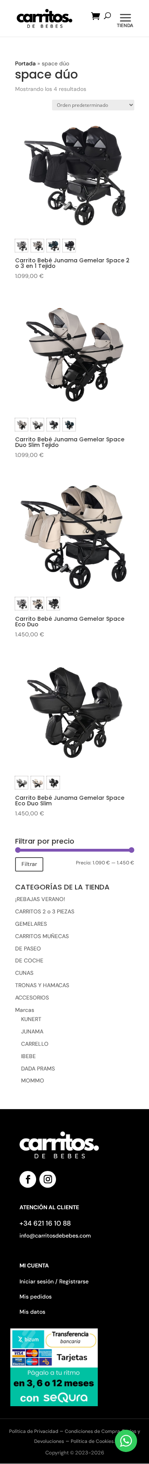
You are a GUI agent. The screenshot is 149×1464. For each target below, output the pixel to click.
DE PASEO (28, 948)
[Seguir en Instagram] (47, 1179)
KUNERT (31, 1019)
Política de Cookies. (93, 1441)
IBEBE (28, 1056)
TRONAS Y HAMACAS (42, 985)
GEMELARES (31, 923)
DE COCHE (29, 960)
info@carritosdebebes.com (55, 1235)
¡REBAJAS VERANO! (40, 899)
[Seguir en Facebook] (27, 1179)
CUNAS (24, 972)
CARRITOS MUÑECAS (42, 936)
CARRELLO (34, 1043)
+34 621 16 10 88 (45, 1223)
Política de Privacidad (34, 1431)
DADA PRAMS (38, 1068)
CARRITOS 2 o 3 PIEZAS (44, 911)
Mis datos (32, 1311)
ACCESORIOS (32, 997)
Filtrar (29, 864)
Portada (25, 63)
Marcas (24, 1009)
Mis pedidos (35, 1296)
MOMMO (32, 1080)
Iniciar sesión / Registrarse (54, 1281)
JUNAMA (32, 1031)
